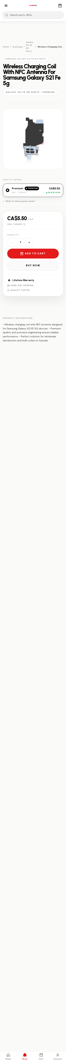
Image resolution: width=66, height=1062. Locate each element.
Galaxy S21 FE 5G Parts (29, 46)
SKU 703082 (14, 224)
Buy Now (33, 265)
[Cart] (60, 5)
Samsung (17, 47)
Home (6, 47)
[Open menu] (6, 5)
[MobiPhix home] (33, 5)
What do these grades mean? (20, 201)
